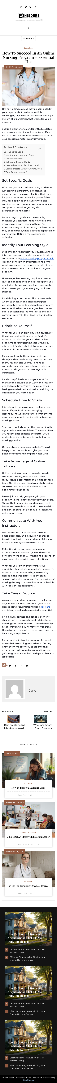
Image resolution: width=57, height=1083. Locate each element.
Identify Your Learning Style (20, 155)
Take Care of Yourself (16, 172)
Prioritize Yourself (14, 158)
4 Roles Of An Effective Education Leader (28, 836)
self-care (45, 607)
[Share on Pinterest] (21, 665)
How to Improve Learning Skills (28, 787)
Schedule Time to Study (18, 162)
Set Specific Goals (14, 152)
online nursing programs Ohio (37, 258)
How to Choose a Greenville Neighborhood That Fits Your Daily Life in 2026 (26, 937)
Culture (23, 832)
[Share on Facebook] (16, 665)
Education (28, 48)
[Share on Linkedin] (27, 665)
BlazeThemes (28, 1080)
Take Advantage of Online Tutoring (23, 165)
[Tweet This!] (10, 665)
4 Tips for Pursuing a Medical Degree (28, 885)
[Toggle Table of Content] (39, 147)
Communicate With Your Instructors (24, 169)
